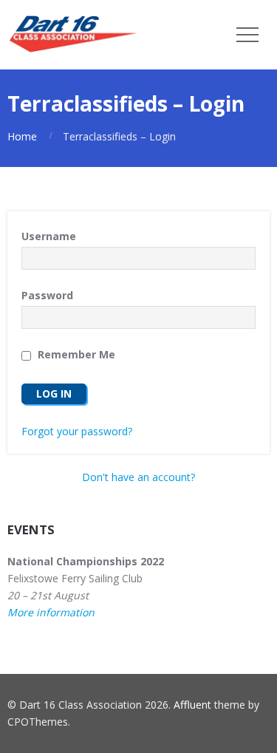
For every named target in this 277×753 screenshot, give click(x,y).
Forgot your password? (76, 431)
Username (48, 236)
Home (22, 136)
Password (47, 295)
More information (51, 612)
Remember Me (75, 354)
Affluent (192, 705)
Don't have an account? (138, 477)
